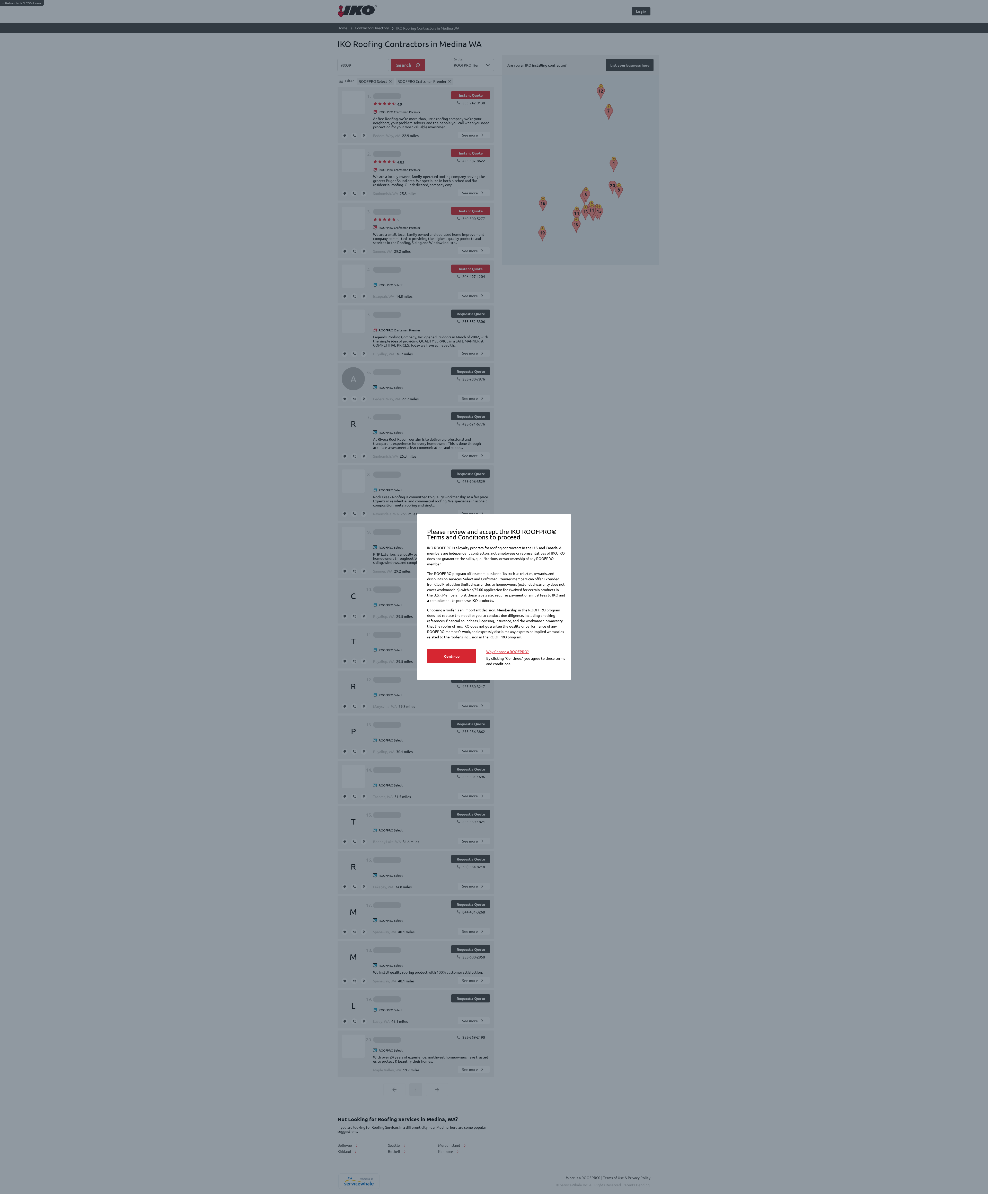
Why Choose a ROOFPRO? (507, 651)
